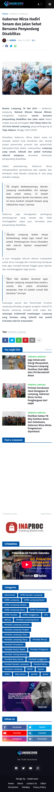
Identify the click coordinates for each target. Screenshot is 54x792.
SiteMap (26, 787)
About (20, 783)
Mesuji (7, 620)
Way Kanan (20, 674)
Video (7, 674)
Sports (41, 669)
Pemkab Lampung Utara (15, 639)
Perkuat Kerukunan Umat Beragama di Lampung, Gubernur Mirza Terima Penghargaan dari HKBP (38, 395)
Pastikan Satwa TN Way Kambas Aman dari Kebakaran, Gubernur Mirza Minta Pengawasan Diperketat (39, 424)
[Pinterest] (25, 340)
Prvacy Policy (39, 787)
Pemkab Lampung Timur (15, 634)
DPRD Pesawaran (38, 610)
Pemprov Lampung (18, 14)
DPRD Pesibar (10, 615)
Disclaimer (13, 787)
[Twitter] (11, 46)
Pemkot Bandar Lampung (16, 664)
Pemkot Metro (40, 664)
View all (48, 349)
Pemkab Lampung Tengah (16, 629)
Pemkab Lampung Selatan (16, 624)
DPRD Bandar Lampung (31, 595)
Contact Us (32, 783)
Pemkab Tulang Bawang (15, 654)
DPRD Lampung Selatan (15, 605)
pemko (34, 674)
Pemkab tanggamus (38, 659)
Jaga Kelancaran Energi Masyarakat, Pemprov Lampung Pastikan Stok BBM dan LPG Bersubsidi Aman (38, 367)
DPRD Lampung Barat (34, 600)
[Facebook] (6, 46)
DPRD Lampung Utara (14, 610)
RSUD (30, 669)
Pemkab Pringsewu (39, 649)
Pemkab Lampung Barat (27, 620)
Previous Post (10, 514)
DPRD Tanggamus (31, 615)
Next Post (45, 514)
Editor (43, 783)
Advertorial (9, 595)
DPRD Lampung (11, 600)
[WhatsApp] (15, 46)
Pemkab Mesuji (40, 639)
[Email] (32, 340)
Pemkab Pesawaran (13, 644)
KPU (46, 615)
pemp (45, 674)
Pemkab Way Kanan (13, 659)
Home (5, 14)
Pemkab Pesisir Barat (14, 649)
